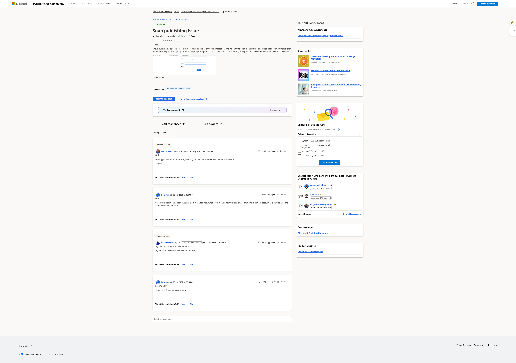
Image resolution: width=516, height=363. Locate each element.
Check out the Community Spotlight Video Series (320, 35)
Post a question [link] (488, 3)
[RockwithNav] (158, 243)
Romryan (177, 41)
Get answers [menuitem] (87, 4)
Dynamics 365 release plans (310, 251)
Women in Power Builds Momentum (330, 70)
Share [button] (183, 36)
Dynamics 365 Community (48, 3)
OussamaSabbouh (318, 185)
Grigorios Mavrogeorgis (321, 204)
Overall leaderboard (352, 214)
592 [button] (331, 185)
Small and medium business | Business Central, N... (200, 11)
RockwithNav (167, 242)
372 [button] (323, 195)
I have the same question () (193, 99)
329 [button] (336, 204)
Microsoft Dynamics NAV (313, 151)
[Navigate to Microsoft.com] (19, 3)
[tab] (173, 125)
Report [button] (193, 36)
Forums (176, 11)
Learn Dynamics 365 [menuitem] (122, 4)
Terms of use (479, 345)
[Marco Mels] (158, 151)
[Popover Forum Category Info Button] (338, 129)
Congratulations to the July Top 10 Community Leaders (336, 86)
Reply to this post (164, 99)
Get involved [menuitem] (72, 4)
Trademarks (492, 345)
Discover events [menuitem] (103, 4)
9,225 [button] (177, 242)
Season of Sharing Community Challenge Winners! (333, 57)
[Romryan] (158, 195)
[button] (455, 3)
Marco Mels (166, 151)
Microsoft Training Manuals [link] (313, 233)
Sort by (156, 132)
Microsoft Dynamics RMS (313, 156)
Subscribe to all (330, 162)
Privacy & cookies (464, 345)
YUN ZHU (314, 194)
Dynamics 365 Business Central (178, 89)
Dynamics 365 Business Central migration (316, 146)
